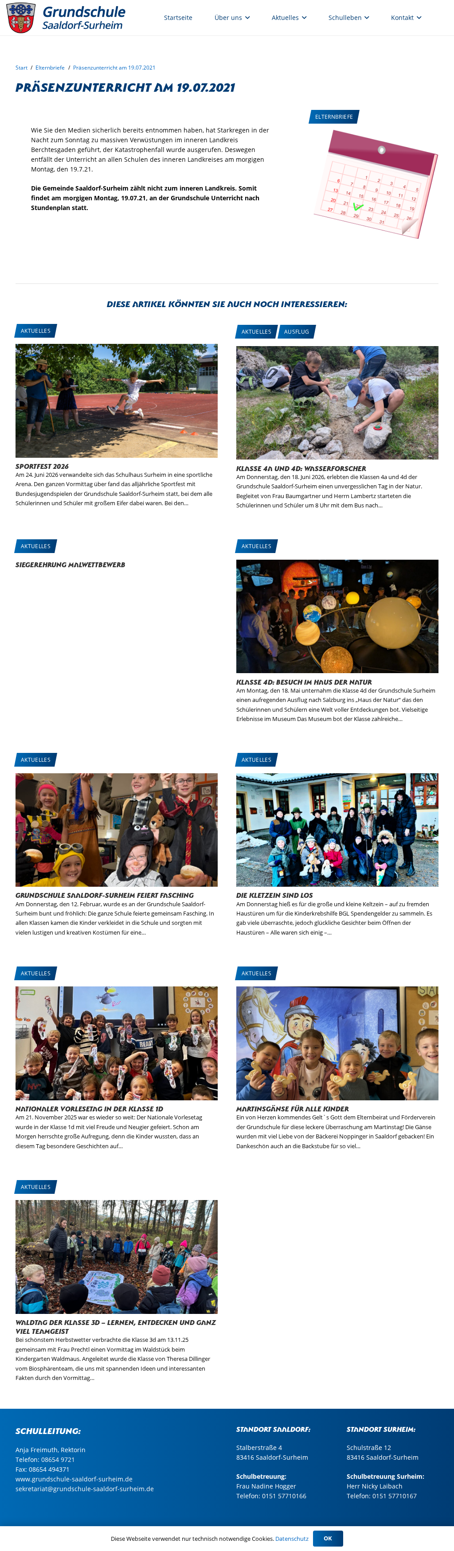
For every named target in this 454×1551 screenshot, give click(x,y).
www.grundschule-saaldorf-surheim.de (74, 1479)
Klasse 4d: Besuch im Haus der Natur (304, 681)
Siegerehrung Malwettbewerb (70, 564)
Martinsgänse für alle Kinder (292, 1108)
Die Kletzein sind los (274, 894)
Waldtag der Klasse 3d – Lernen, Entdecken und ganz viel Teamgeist (116, 1326)
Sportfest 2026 (42, 465)
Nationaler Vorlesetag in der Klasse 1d (89, 1108)
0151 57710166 (284, 1496)
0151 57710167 (394, 1496)
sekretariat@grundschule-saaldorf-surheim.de (85, 1489)
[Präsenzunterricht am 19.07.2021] (374, 134)
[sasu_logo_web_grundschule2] (75, 17)
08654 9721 (58, 1459)
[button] (246, 18)
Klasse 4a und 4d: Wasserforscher (301, 467)
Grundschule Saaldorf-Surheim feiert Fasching (105, 894)
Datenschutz (292, 1539)
